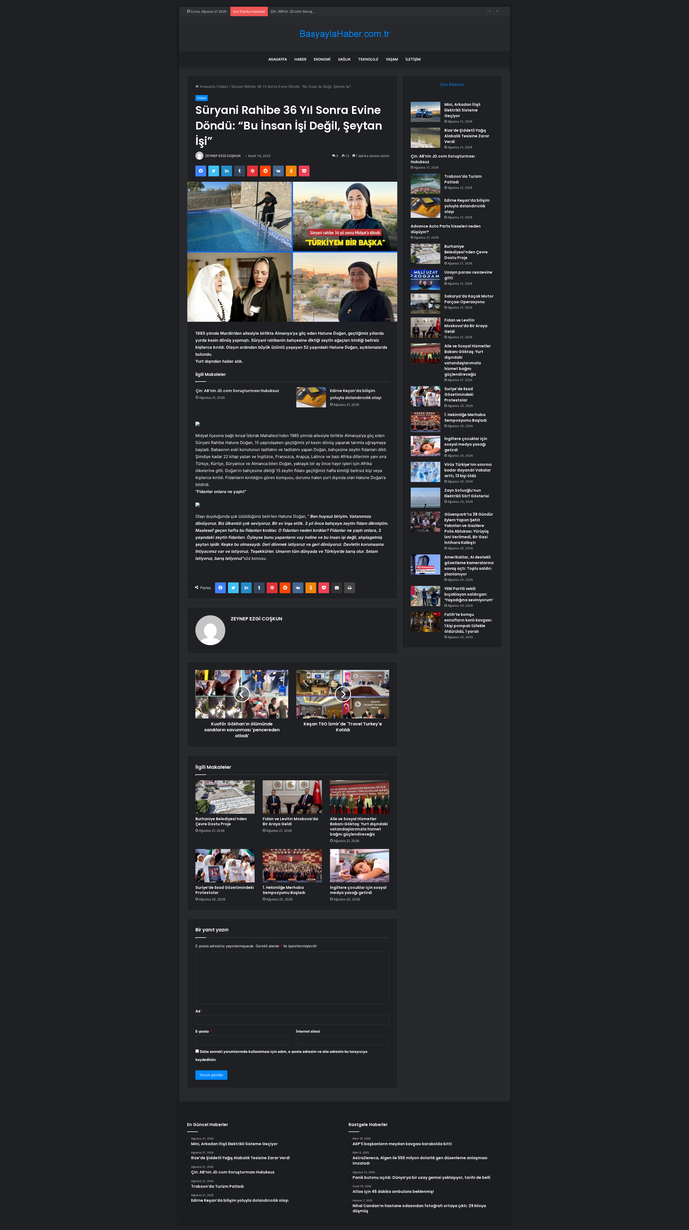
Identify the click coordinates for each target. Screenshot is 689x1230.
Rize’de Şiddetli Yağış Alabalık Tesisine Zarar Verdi (466, 136)
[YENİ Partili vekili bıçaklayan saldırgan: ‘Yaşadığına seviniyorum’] (425, 596)
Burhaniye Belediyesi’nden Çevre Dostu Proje (221, 821)
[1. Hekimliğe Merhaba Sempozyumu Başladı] (292, 865)
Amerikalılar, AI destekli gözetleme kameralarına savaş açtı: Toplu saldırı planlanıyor (469, 565)
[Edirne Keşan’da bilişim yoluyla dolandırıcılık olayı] (311, 397)
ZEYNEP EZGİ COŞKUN (223, 156)
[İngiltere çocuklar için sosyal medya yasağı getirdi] (359, 865)
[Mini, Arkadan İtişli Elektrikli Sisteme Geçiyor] (425, 112)
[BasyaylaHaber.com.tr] (344, 33)
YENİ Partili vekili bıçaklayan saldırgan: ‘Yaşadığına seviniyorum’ (468, 594)
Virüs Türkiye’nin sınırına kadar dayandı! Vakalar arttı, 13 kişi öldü (468, 470)
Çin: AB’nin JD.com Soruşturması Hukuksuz (306, 11)
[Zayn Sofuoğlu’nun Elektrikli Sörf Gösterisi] (425, 498)
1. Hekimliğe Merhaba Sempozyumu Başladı (284, 890)
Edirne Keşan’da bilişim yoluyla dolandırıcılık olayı (467, 206)
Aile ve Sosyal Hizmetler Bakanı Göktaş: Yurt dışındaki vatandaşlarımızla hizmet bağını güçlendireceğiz (359, 826)
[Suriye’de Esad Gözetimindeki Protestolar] (225, 865)
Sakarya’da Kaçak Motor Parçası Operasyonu (469, 299)
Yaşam (392, 59)
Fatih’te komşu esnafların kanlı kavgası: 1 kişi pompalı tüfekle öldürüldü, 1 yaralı (468, 623)
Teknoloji (368, 59)
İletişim (413, 59)
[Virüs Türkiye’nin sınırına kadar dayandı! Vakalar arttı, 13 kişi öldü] (425, 472)
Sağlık (344, 59)
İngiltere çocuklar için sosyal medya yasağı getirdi (358, 890)
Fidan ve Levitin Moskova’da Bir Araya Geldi (290, 821)
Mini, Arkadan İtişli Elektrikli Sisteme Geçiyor (462, 110)
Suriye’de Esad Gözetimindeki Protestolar (224, 890)
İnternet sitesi (308, 1031)
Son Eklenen (452, 84)
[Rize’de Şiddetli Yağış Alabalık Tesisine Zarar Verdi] (425, 138)
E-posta (203, 1031)
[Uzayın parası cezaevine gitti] (425, 280)
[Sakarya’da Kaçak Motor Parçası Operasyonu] (425, 303)
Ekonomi (322, 59)
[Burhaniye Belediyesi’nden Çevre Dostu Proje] (225, 797)
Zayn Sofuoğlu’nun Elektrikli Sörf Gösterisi (466, 493)
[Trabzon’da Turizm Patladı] (425, 184)
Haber (300, 59)
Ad (199, 1011)
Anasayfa (277, 59)
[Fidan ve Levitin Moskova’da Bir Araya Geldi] (292, 797)
